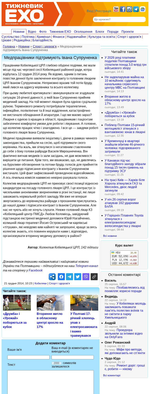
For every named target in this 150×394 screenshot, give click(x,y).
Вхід (90, 11)
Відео (32, 31)
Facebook (36, 270)
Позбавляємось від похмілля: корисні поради (125, 289)
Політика (28, 36)
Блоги (100, 31)
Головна (9, 46)
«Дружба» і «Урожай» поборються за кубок (120, 114)
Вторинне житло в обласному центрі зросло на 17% (125, 100)
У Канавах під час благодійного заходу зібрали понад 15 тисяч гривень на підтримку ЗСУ (125, 166)
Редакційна (22, 40)
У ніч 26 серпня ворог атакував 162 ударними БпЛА (122, 203)
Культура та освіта (101, 36)
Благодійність (42, 40)
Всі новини (110, 235)
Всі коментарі (111, 375)
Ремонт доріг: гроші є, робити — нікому (125, 367)
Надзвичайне (76, 36)
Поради (112, 31)
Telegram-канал (86, 266)
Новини (18, 31)
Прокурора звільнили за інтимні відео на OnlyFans (124, 333)
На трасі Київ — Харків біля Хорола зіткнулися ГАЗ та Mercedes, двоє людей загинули (125, 185)
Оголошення (83, 31)
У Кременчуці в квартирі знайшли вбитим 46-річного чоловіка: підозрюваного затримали (125, 146)
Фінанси (58, 36)
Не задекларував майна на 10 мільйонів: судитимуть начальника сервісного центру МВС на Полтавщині (125, 82)
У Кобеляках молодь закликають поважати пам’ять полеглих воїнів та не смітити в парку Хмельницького (125, 310)
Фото (42, 31)
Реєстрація (103, 11)
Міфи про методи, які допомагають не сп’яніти (125, 351)
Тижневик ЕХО (60, 31)
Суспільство (10, 36)
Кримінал (43, 36)
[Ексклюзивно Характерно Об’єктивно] (24, 13)
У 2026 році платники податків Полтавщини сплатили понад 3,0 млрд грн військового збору (125, 63)
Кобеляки (41, 283)
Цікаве (6, 40)
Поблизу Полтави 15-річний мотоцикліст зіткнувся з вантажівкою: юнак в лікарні (125, 128)
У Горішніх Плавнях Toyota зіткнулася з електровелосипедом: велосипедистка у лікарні (124, 221)
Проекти (127, 31)
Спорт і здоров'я (129, 36)
